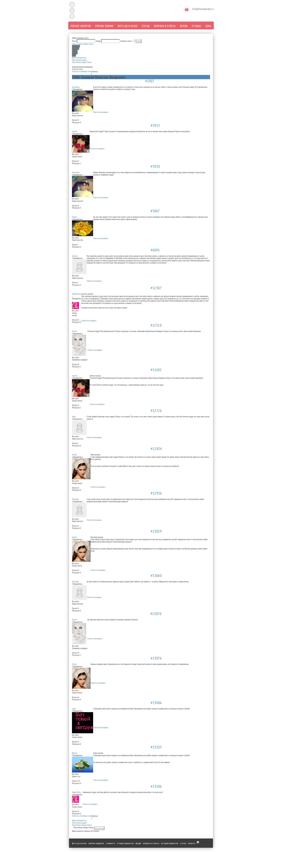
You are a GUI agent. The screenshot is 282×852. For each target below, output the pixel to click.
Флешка (74, 753)
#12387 (156, 287)
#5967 (155, 210)
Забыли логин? (88, 44)
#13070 (155, 613)
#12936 (156, 493)
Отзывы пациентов (125, 843)
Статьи (183, 843)
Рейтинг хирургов (96, 843)
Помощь (75, 53)
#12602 (156, 369)
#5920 (155, 166)
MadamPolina (76, 294)
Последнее (75, 48)
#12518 (156, 325)
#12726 (156, 410)
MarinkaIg (75, 499)
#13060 (156, 575)
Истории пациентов (169, 843)
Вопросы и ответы (151, 843)
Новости (191, 843)
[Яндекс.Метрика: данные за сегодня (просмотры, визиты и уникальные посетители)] (203, 842)
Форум (138, 843)
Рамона (74, 217)
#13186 (156, 786)
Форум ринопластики (79, 57)
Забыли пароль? (77, 44)
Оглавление (76, 46)
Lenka (74, 708)
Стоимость (110, 843)
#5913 (155, 125)
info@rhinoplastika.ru (203, 9)
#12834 (156, 448)
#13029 (156, 531)
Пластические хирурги (79, 60)
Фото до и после (79, 843)
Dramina (75, 256)
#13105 (156, 747)
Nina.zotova (76, 87)
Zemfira (74, 331)
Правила (75, 51)
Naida (74, 416)
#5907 (150, 81)
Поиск (74, 55)
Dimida (74, 454)
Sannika (74, 131)
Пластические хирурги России (82, 62)
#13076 (156, 658)
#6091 (155, 250)
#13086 (156, 702)
